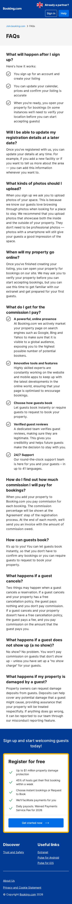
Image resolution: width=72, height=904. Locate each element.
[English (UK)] (39, 5)
